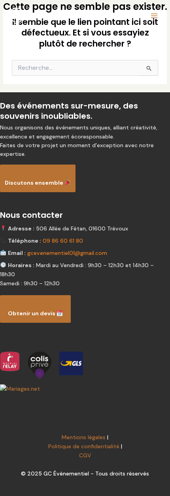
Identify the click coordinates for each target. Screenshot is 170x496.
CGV (85, 455)
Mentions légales (84, 437)
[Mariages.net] (85, 388)
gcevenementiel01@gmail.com (67, 252)
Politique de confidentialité (83, 446)
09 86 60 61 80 (63, 240)
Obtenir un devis (32, 313)
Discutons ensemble (34, 182)
